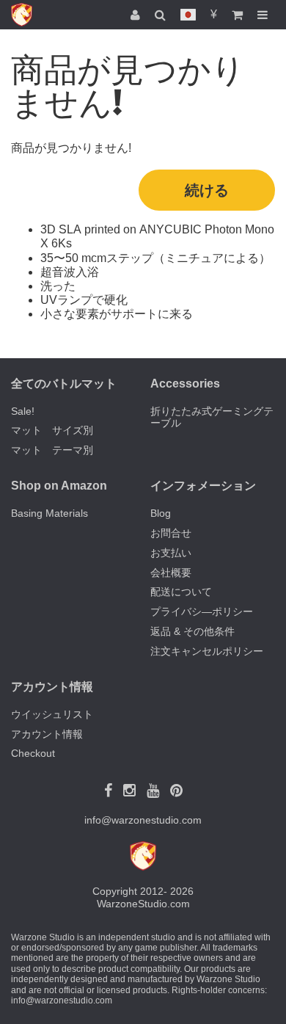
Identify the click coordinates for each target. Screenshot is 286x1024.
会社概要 (170, 572)
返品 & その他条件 (192, 631)
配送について (181, 592)
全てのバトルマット (64, 383)
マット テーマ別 (52, 450)
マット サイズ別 (52, 430)
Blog (160, 513)
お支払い (170, 553)
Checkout (33, 753)
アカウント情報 (47, 734)
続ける (207, 190)
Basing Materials (49, 513)
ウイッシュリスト (52, 714)
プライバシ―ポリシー (201, 611)
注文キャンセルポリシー (206, 651)
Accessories (185, 383)
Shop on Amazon (59, 485)
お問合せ (170, 533)
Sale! (22, 411)
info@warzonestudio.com (143, 820)
